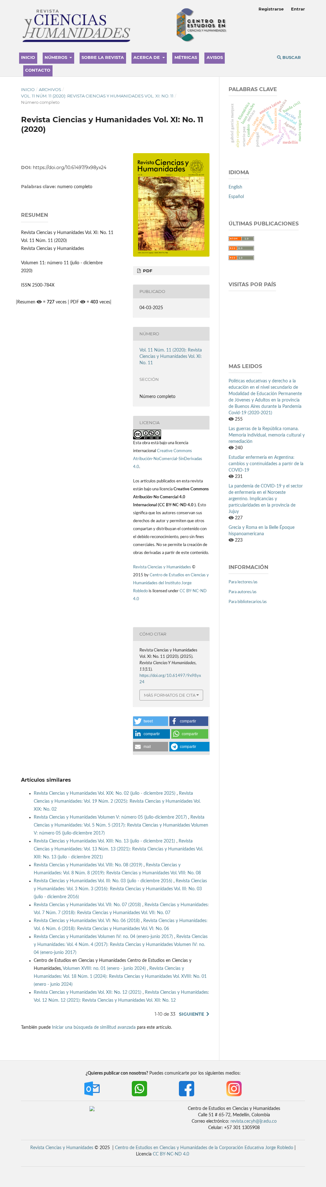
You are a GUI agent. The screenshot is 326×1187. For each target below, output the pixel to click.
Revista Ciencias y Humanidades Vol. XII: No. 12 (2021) (88, 992)
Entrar (298, 8)
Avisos (215, 57)
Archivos (50, 89)
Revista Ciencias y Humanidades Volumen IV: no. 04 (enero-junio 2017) (104, 937)
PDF (147, 270)
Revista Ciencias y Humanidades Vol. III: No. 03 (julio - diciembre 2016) (104, 881)
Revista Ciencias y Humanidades (162, 567)
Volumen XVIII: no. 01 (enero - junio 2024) (105, 968)
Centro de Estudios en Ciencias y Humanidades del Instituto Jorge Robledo (171, 583)
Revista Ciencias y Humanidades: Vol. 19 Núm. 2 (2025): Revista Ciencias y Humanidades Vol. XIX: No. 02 (117, 801)
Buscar (291, 57)
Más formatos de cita (169, 695)
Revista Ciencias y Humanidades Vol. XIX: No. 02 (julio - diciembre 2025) (105, 793)
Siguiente (191, 1014)
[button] (150, 721)
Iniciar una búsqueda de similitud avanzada (94, 1027)
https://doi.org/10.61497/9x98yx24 (69, 167)
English (235, 187)
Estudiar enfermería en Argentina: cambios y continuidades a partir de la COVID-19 (266, 464)
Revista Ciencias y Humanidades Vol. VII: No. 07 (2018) (88, 905)
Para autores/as (243, 592)
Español (236, 197)
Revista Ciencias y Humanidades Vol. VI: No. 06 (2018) (87, 921)
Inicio (28, 57)
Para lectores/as (243, 582)
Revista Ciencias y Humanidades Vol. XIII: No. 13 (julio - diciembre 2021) (105, 841)
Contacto (37, 70)
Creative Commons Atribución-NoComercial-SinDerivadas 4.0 (167, 459)
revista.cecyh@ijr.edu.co (253, 1121)
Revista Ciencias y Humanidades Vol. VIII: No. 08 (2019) (89, 865)
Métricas (185, 57)
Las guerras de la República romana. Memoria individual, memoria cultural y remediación (267, 435)
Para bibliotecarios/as (248, 602)
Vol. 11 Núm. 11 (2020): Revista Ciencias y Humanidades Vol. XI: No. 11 (97, 95)
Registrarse (271, 8)
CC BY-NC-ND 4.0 (171, 1154)
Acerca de (147, 57)
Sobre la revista (103, 57)
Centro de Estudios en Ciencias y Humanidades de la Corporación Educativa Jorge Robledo (204, 1148)
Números (56, 57)
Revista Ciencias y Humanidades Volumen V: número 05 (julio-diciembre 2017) (111, 817)
